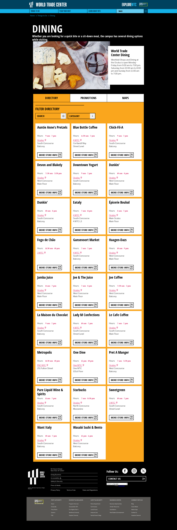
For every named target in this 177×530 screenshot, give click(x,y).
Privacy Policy (55, 490)
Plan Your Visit (65, 11)
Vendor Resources (114, 506)
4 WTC (76, 140)
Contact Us (114, 478)
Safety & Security (57, 481)
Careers (53, 512)
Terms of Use (71, 490)
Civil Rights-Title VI (73, 509)
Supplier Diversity (73, 515)
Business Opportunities (116, 504)
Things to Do (35, 11)
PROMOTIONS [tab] (88, 98)
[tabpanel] (88, 282)
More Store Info (48, 155)
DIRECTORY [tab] (51, 98)
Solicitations (113, 509)
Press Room (54, 509)
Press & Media (55, 485)
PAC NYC (41, 365)
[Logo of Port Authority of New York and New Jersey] (39, 504)
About (52, 504)
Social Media (134, 506)
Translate (121, 486)
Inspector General (136, 515)
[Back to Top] (174, 527)
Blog (132, 504)
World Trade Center (51, 4)
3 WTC (40, 252)
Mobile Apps (134, 509)
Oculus (40, 140)
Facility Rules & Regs (96, 515)
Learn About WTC (94, 11)
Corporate (53, 506)
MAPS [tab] (125, 98)
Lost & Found (94, 509)
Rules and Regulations (90, 490)
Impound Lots (94, 512)
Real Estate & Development (117, 512)
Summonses (94, 506)
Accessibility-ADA (73, 506)
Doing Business (56, 475)
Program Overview (74, 504)
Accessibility (55, 478)
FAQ (52, 515)
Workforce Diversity (74, 512)
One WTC (77, 365)
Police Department (95, 504)
